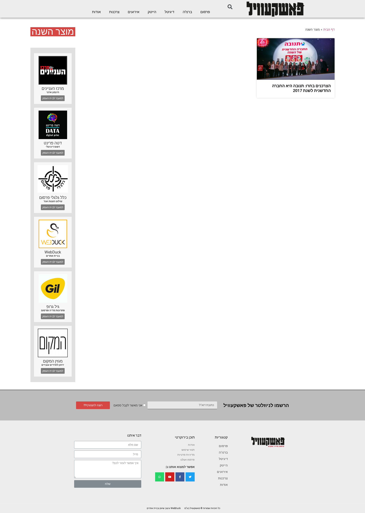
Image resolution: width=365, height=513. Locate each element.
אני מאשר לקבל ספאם (127, 405)
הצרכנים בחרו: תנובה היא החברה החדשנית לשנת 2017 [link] (301, 88)
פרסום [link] (205, 12)
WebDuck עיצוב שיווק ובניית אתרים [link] (164, 508)
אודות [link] (96, 12)
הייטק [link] (152, 12)
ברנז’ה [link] (187, 12)
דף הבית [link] (329, 29)
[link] (275, 9)
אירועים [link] (133, 12)
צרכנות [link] (114, 12)
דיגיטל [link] (169, 12)
